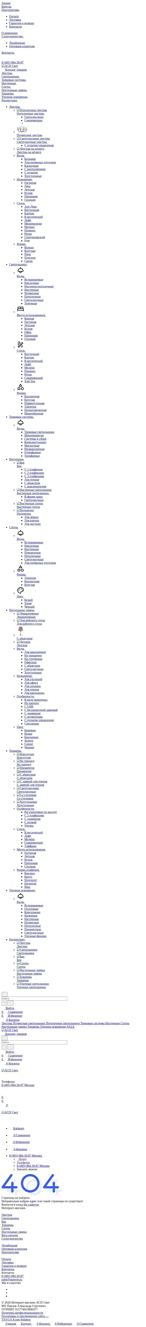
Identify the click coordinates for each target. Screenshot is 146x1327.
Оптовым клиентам (22, 46)
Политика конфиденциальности (22, 1312)
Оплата (14, 16)
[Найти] (10, 1003)
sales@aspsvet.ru (12, 1279)
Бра (4, 1221)
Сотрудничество (12, 1238)
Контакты (15, 26)
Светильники (10, 1218)
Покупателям (10, 1252)
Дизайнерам (17, 42)
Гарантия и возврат (21, 23)
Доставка (15, 19)
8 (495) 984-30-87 (13, 62)
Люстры (7, 1214)
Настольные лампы (14, 1231)
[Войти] (3, 1093)
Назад (22, 1159)
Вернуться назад (12, 1204)
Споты (6, 1228)
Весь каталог (10, 1235)
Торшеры (7, 1225)
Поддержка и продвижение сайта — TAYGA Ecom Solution (25, 1318)
